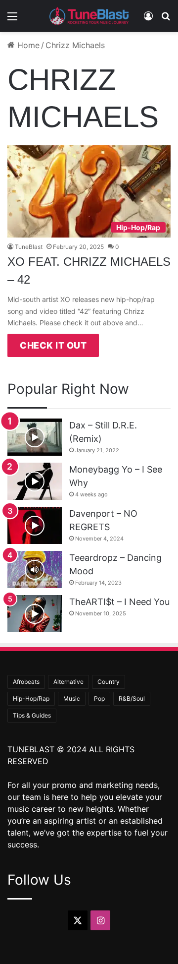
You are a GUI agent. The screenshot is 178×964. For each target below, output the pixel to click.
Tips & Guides (32, 715)
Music (71, 698)
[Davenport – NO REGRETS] (34, 525)
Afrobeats (26, 681)
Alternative (68, 681)
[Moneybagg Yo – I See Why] (34, 481)
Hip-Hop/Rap (31, 698)
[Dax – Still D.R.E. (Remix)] (34, 437)
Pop (99, 698)
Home (27, 45)
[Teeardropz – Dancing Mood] (34, 569)
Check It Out (53, 345)
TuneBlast (29, 246)
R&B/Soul (132, 698)
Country (108, 681)
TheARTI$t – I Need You (119, 602)
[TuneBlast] (89, 16)
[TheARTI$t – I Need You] (34, 613)
